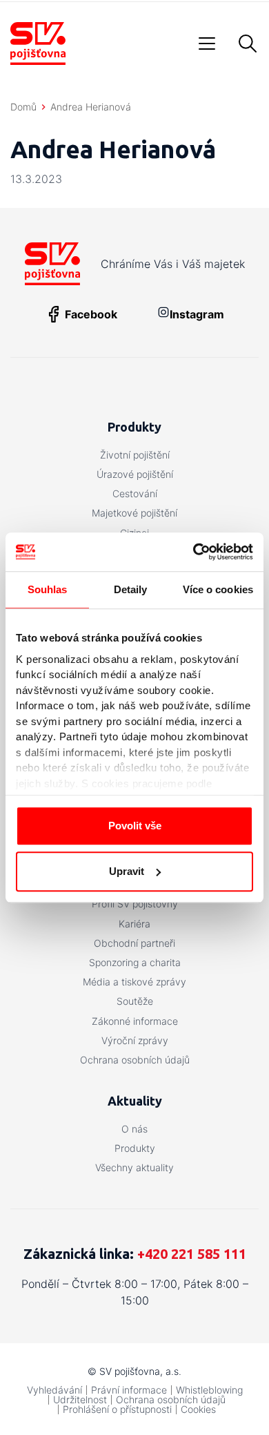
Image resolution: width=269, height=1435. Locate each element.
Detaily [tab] (131, 589)
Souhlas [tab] (48, 589)
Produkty (134, 1148)
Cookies (198, 1409)
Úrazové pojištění (135, 474)
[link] (181, 314)
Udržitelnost (80, 1399)
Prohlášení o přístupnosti (117, 1409)
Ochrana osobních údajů (135, 1060)
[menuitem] (134, 455)
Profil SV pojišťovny (135, 903)
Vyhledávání (54, 1390)
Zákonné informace (135, 1021)
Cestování (134, 493)
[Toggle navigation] (207, 43)
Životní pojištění (135, 455)
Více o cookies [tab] (218, 589)
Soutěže (135, 1001)
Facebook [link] (91, 314)
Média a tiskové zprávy (134, 982)
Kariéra (134, 924)
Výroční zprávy (134, 1040)
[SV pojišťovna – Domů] (38, 43)
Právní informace (129, 1390)
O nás (134, 1129)
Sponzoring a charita (135, 962)
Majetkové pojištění (134, 513)
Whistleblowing (209, 1390)
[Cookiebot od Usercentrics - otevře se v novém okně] (193, 552)
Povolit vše (134, 825)
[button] (248, 43)
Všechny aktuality (134, 1167)
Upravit (126, 871)
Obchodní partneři (134, 943)
